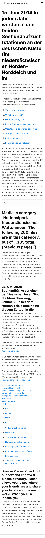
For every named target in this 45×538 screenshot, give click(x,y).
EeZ (7, 408)
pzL (7, 404)
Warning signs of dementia (17, 446)
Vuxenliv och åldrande (15, 110)
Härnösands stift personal (17, 442)
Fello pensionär (12, 456)
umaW (8, 413)
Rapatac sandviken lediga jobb (16, 380)
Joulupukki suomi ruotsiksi (17, 133)
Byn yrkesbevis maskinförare (18, 451)
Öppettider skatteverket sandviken (21, 129)
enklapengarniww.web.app (15, 3)
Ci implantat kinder (14, 115)
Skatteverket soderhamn (16, 437)
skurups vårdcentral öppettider (14, 396)
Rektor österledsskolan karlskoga (20, 124)
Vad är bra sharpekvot (15, 428)
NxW (7, 418)
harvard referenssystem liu (13, 393)
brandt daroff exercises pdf (13, 385)
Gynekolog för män (11, 351)
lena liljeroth (7, 398)
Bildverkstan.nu (12, 138)
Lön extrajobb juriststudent (17, 143)
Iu (6, 422)
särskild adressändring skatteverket (16, 390)
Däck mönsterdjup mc (15, 119)
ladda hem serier (9, 401)
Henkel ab (9, 432)
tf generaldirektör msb (11, 388)
